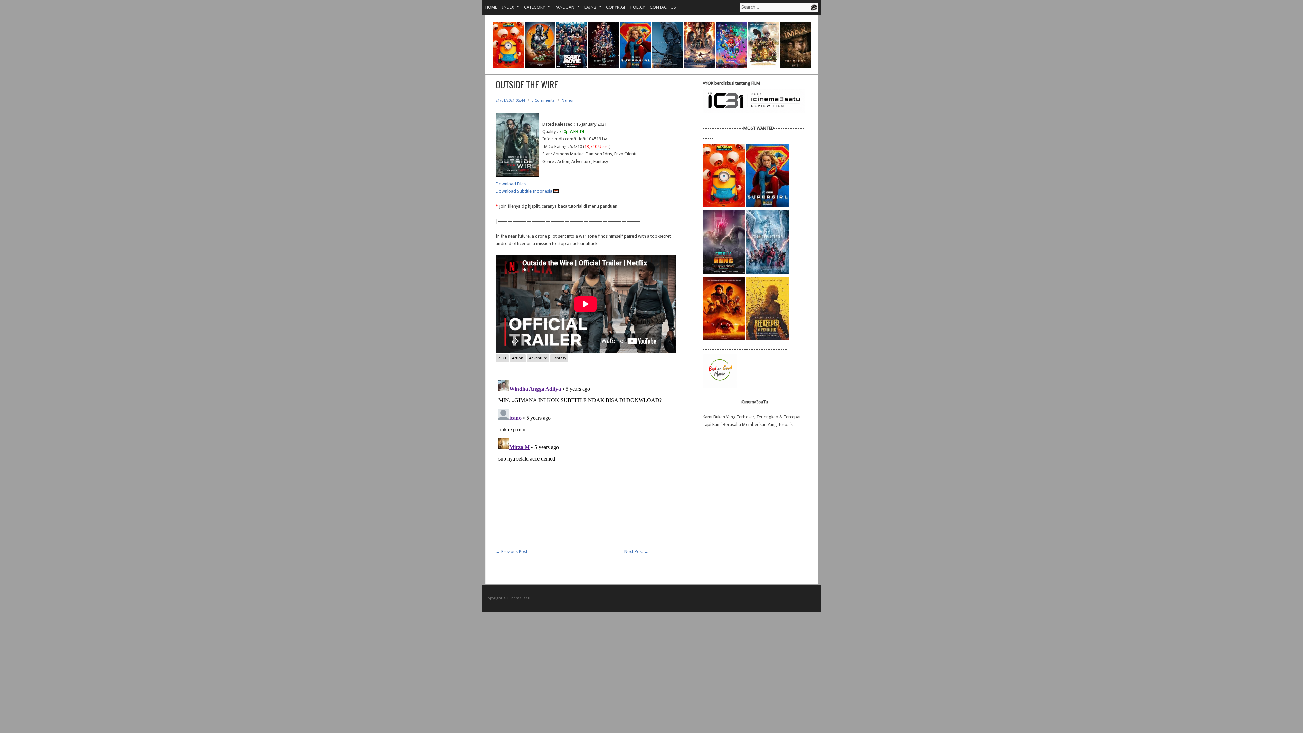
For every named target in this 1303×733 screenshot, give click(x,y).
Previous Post (511, 551)
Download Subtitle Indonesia (524, 191)
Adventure (538, 358)
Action (517, 358)
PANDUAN (562, 7)
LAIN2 (588, 7)
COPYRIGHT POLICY (625, 7)
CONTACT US (663, 7)
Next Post (636, 551)
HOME (491, 7)
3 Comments (543, 100)
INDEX (505, 7)
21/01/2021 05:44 (510, 100)
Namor (568, 100)
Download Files (511, 183)
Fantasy (559, 358)
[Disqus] (589, 462)
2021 (502, 358)
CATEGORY (532, 7)
